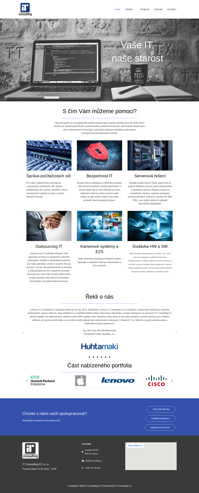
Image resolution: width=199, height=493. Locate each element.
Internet (158, 9)
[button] (23, 333)
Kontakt (171, 9)
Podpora (144, 9)
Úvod (117, 9)
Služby (129, 9)
